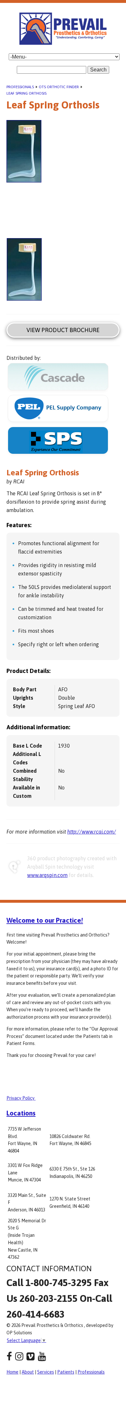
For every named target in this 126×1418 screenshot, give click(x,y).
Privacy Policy (21, 1098)
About (28, 1372)
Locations (21, 1113)
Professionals (20, 87)
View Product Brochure (63, 330)
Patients (65, 1372)
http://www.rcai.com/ (91, 832)
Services (45, 1372)
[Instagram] (19, 1356)
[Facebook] (9, 1356)
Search (98, 69)
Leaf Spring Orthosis (26, 93)
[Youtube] (42, 1356)
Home (12, 1372)
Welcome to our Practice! (44, 920)
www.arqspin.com (47, 875)
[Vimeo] (30, 1356)
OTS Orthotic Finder (59, 87)
